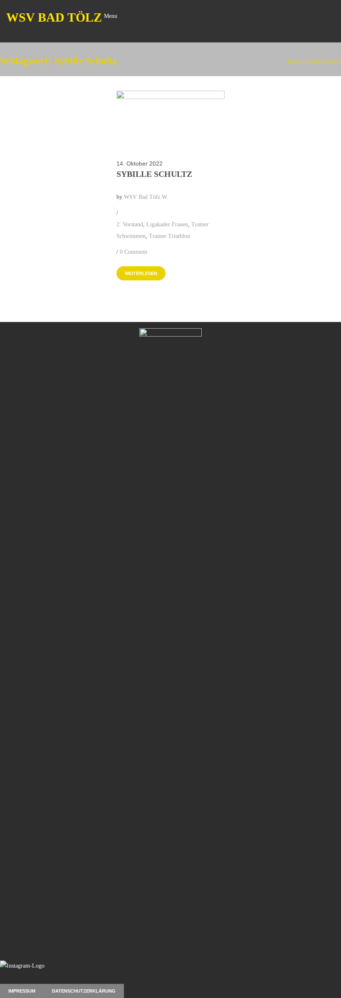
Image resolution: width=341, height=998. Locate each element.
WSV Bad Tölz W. (146, 197)
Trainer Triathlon (169, 236)
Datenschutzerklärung (84, 990)
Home (295, 62)
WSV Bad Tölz (54, 17)
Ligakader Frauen (167, 224)
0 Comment (133, 252)
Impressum (21, 990)
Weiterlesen (141, 273)
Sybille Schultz (323, 62)
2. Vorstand (129, 224)
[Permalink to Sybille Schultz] (170, 97)
